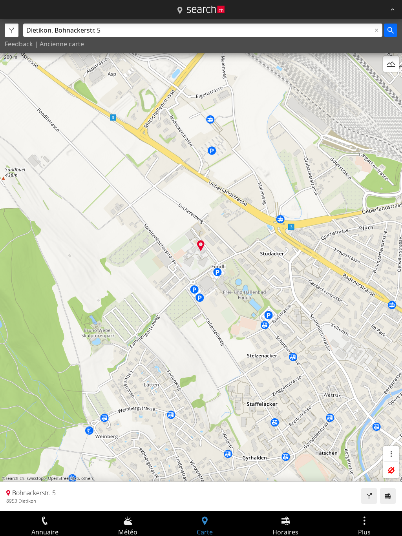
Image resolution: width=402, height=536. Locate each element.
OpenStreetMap (63, 478)
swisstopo (36, 478)
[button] (201, 245)
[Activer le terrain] (391, 64)
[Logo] (206, 9)
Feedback (19, 44)
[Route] (369, 496)
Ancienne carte (62, 44)
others (87, 478)
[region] (201, 265)
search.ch (14, 478)
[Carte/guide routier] (179, 11)
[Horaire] (388, 496)
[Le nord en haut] (391, 83)
